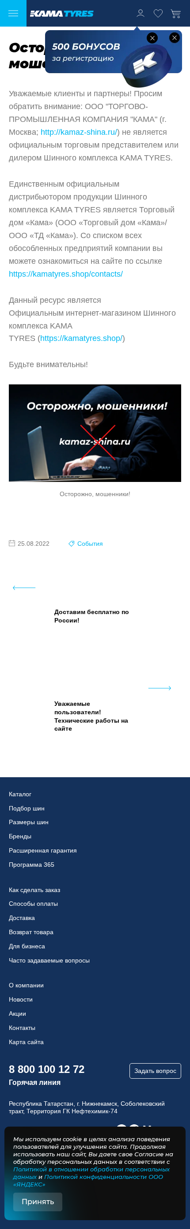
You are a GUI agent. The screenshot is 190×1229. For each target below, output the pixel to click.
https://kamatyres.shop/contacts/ (66, 274)
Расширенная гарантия (43, 850)
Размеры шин (29, 822)
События (90, 543)
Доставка (22, 917)
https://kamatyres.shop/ (81, 338)
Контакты (22, 1027)
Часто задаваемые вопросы (49, 960)
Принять (38, 1202)
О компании (26, 985)
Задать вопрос (155, 1070)
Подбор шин (27, 808)
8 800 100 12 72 (46, 1069)
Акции (17, 1013)
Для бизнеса (27, 946)
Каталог (20, 794)
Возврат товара (31, 931)
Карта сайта (26, 1041)
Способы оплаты (33, 903)
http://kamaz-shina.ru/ (79, 132)
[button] (152, 37)
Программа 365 (31, 864)
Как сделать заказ (34, 889)
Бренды (20, 836)
